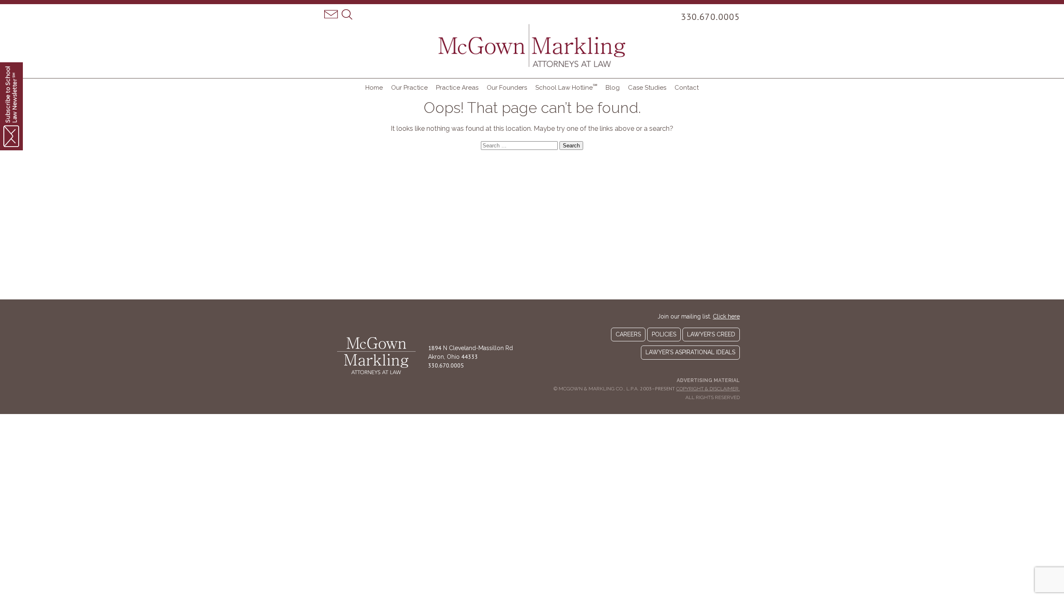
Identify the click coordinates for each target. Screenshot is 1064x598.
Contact (687, 87)
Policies (664, 334)
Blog (613, 87)
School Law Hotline (566, 87)
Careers (628, 334)
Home (374, 87)
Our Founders (507, 87)
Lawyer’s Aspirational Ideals (690, 352)
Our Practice (409, 87)
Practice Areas (457, 87)
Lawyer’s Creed (711, 334)
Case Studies (647, 87)
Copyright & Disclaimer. (708, 389)
